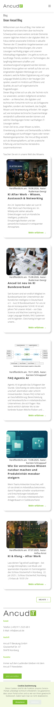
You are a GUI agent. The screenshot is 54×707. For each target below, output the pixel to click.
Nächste (42, 600)
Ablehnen (35, 702)
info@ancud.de (17, 630)
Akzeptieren (20, 702)
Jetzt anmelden (12, 676)
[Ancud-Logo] (13, 6)
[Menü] (49, 6)
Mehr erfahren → (37, 233)
